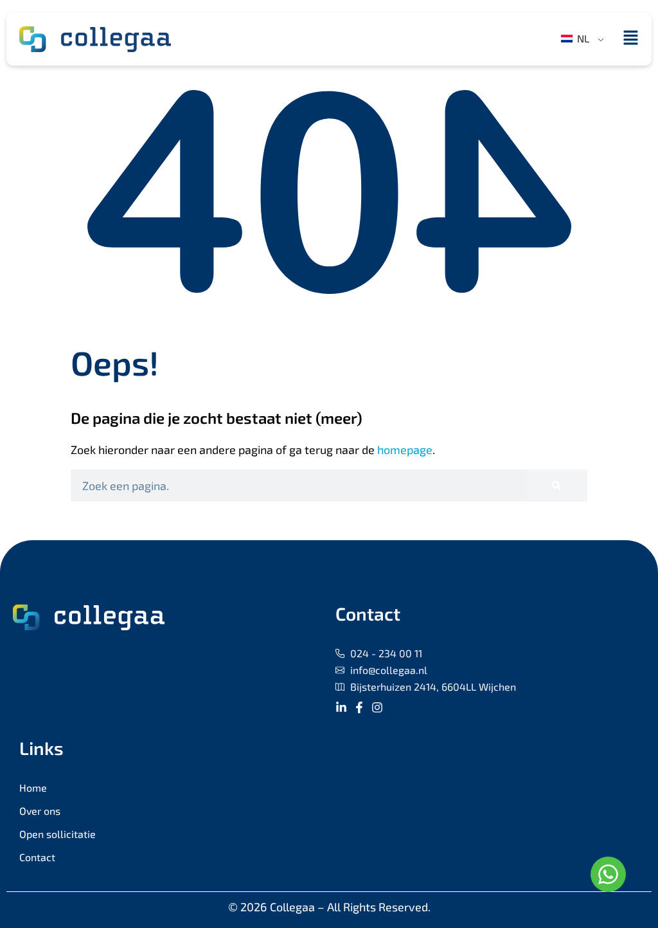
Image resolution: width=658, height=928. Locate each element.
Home (33, 787)
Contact (37, 857)
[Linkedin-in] (341, 707)
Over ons (39, 811)
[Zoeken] (556, 485)
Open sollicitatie (57, 834)
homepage (404, 449)
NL (581, 38)
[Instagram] (377, 707)
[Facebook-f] (359, 707)
